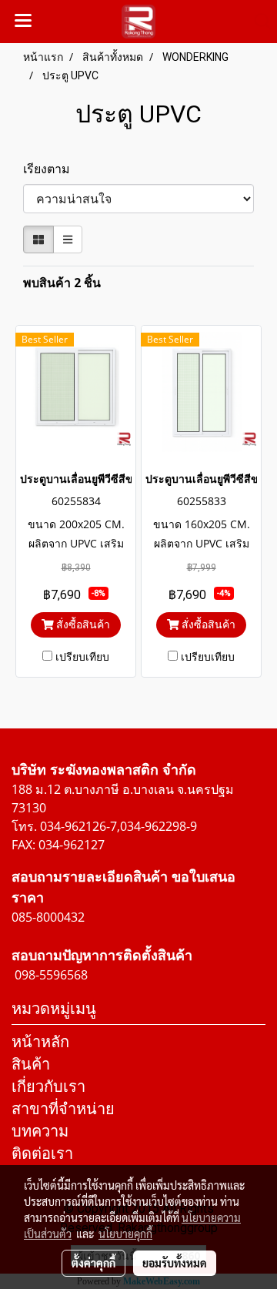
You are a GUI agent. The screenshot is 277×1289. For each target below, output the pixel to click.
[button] (257, 21)
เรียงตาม (51, 168)
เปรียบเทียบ (82, 656)
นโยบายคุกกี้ (125, 1233)
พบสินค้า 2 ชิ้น (62, 282)
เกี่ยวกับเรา (48, 1086)
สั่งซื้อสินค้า (81, 624)
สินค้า (31, 1063)
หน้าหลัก (40, 1041)
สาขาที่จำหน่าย (63, 1108)
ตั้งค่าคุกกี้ (93, 1263)
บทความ (40, 1130)
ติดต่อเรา (42, 1153)
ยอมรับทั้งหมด (174, 1263)
